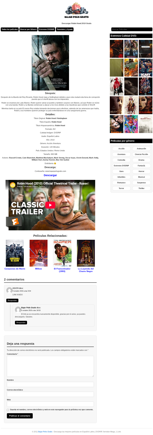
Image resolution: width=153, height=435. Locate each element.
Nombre (10, 380)
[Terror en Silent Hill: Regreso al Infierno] (145, 124)
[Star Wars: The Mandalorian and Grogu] (131, 68)
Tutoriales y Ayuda (65, 29)
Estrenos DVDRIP (46, 29)
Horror (141, 171)
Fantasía (141, 166)
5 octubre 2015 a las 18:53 (30, 310)
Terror (121, 188)
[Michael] (116, 105)
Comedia (121, 160)
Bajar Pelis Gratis (28, 308)
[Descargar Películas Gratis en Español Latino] (76, 11)
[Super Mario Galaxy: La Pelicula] (131, 124)
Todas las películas (10, 29)
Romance (121, 183)
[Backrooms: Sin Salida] (116, 68)
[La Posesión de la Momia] (131, 86)
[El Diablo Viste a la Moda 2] (116, 86)
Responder (12, 300)
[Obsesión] (145, 49)
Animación (141, 149)
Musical (141, 177)
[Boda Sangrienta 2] (131, 105)
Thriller (141, 188)
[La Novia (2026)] (116, 124)
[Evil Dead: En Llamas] (116, 49)
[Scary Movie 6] (145, 68)
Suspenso (141, 183)
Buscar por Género (28, 29)
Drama (141, 160)
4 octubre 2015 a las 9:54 (22, 291)
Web (9, 400)
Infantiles (121, 177)
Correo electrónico (15, 390)
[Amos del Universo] (131, 49)
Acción (121, 149)
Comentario (12, 354)
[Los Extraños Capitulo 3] (145, 105)
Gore (121, 171)
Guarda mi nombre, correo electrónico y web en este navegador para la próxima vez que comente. (51, 410)
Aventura (121, 154)
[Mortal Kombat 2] (145, 86)
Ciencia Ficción (141, 154)
